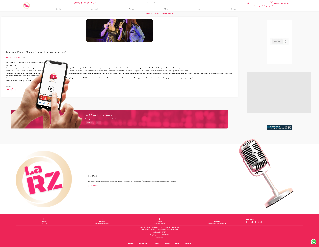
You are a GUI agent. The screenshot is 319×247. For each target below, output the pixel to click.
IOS (98, 122)
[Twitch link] (94, 3)
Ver (270, 6)
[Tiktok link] (91, 3)
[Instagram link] (82, 3)
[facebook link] (75, 3)
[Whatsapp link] (88, 3)
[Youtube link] (85, 3)
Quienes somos (159, 237)
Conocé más (94, 185)
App (260, 6)
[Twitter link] (78, 3)
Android (89, 122)
